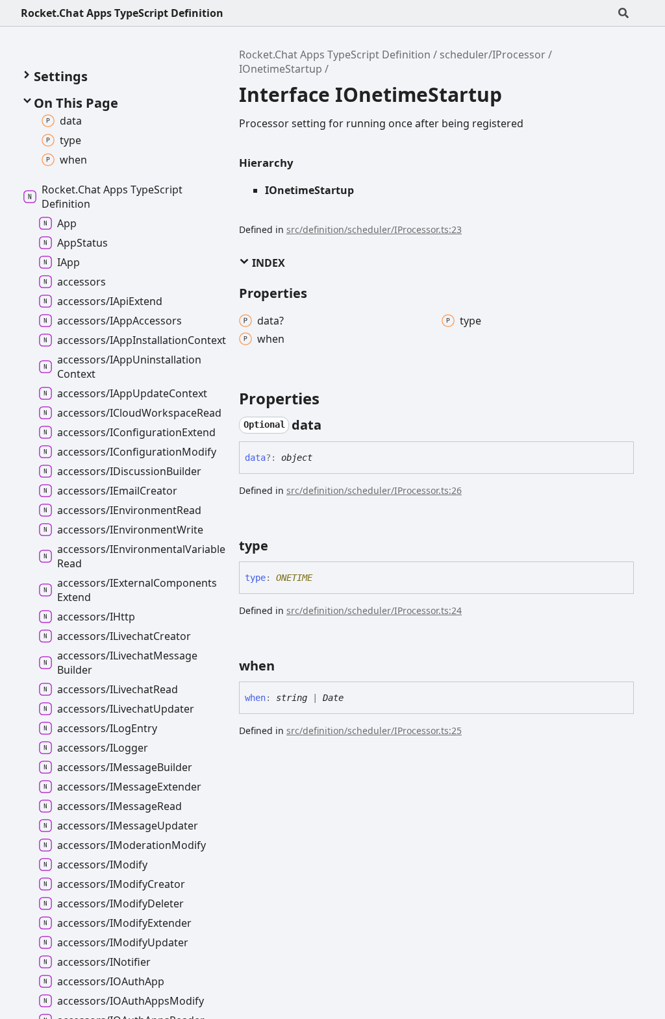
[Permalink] (333, 425)
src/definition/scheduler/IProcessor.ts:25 (374, 730)
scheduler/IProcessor (493, 54)
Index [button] (267, 262)
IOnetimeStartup (280, 69)
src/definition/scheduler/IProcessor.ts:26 (374, 490)
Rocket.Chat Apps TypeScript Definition (122, 13)
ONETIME (294, 577)
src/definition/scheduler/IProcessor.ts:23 (374, 229)
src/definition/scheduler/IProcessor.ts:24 (374, 610)
